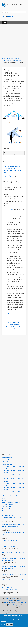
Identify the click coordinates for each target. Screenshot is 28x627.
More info (3, 621)
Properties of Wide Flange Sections (12, 517)
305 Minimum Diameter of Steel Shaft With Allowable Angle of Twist (13, 525)
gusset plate (7, 172)
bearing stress (8, 170)
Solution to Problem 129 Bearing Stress (14, 323)
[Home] (4, 5)
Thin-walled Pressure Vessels (12, 496)
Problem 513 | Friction (8, 546)
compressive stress (14, 166)
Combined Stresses (8, 513)
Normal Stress (8, 164)
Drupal (21, 607)
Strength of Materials (13, 58)
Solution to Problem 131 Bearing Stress (13, 328)
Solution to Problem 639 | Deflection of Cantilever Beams (13, 559)
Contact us (14, 603)
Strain (3, 498)
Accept (3, 624)
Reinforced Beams (7, 515)
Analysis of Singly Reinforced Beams (13, 552)
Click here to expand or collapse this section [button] (12, 154)
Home (3, 58)
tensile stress (18, 164)
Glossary (10, 601)
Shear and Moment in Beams (11, 502)
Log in (5, 176)
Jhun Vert (16, 613)
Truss (5, 168)
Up (14, 319)
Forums (14, 598)
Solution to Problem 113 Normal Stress (14, 574)
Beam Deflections (7, 506)
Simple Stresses (8, 60)
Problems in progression (9, 540)
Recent (18, 601)
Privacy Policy (12, 605)
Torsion (4, 500)
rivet (15, 170)
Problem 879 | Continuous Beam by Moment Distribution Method (12, 589)
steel (5, 166)
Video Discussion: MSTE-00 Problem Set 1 (13, 533)
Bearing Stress (18, 60)
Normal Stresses (8, 460)
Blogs (21, 598)
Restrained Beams (7, 509)
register (11, 176)
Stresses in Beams (7, 504)
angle (19, 170)
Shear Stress (12, 168)
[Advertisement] (14, 40)
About (6, 603)
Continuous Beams (7, 511)
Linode (7, 607)
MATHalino (12, 4)
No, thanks (9, 624)
